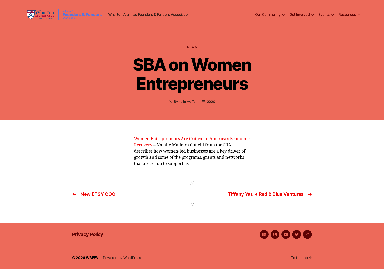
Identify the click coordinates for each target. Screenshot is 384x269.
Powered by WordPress (122, 258)
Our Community (268, 14)
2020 (211, 102)
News (192, 47)
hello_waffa (187, 102)
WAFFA (92, 258)
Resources (347, 14)
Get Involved (299, 14)
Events (324, 14)
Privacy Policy (87, 234)
